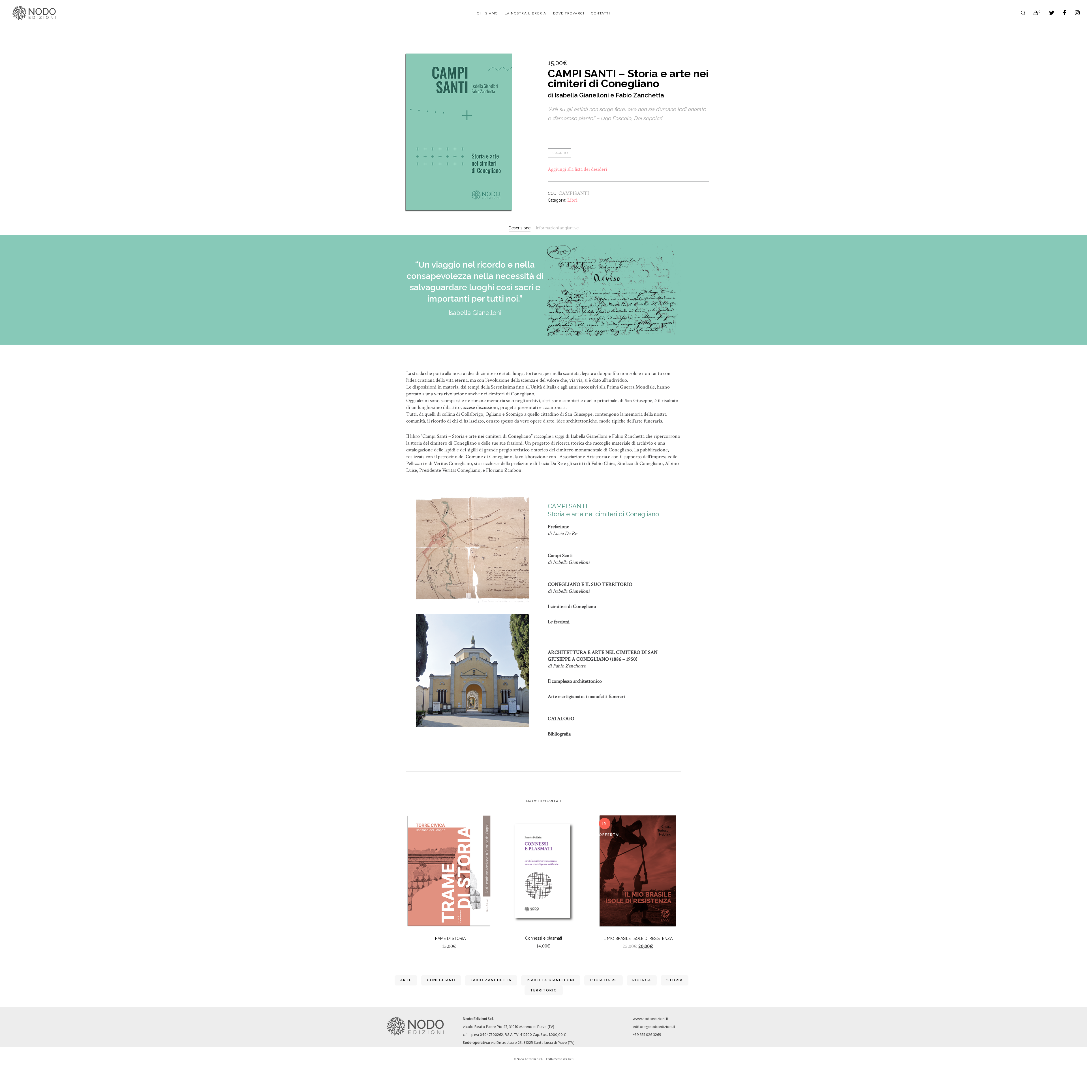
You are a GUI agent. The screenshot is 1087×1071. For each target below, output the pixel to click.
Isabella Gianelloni (551, 980)
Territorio (543, 990)
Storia (674, 980)
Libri (572, 200)
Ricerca (641, 980)
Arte (406, 980)
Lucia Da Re (603, 980)
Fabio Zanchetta (491, 980)
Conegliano (441, 980)
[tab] (519, 228)
